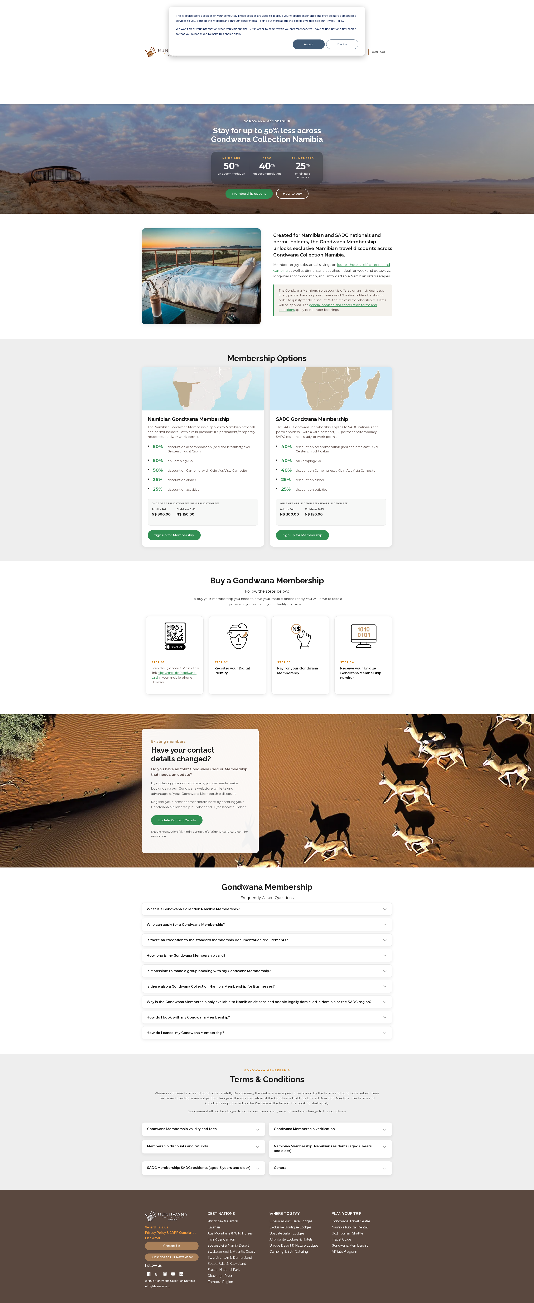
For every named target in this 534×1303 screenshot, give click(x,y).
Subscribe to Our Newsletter (172, 1257)
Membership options (249, 194)
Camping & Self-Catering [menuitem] (289, 1251)
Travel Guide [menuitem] (341, 1239)
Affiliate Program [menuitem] (344, 1251)
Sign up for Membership (174, 535)
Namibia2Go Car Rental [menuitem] (350, 1227)
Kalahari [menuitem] (214, 1227)
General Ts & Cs (156, 1227)
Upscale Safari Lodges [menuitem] (287, 1233)
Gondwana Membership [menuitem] (350, 1245)
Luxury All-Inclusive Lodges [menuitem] (291, 1221)
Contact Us (171, 1246)
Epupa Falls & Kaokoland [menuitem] (227, 1264)
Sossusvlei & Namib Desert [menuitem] (228, 1245)
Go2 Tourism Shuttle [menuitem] (347, 1233)
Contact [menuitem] (379, 51)
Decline (342, 44)
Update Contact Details (177, 820)
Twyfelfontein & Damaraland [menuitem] (230, 1258)
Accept (309, 44)
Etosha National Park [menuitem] (224, 1270)
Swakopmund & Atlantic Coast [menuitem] (231, 1251)
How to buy (292, 194)
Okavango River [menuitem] (220, 1276)
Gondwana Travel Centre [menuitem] (351, 1221)
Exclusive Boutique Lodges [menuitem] (291, 1227)
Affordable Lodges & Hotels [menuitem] (291, 1239)
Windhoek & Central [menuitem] (223, 1221)
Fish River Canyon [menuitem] (221, 1239)
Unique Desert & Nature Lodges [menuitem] (294, 1245)
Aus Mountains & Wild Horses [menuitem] (230, 1233)
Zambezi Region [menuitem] (220, 1282)
